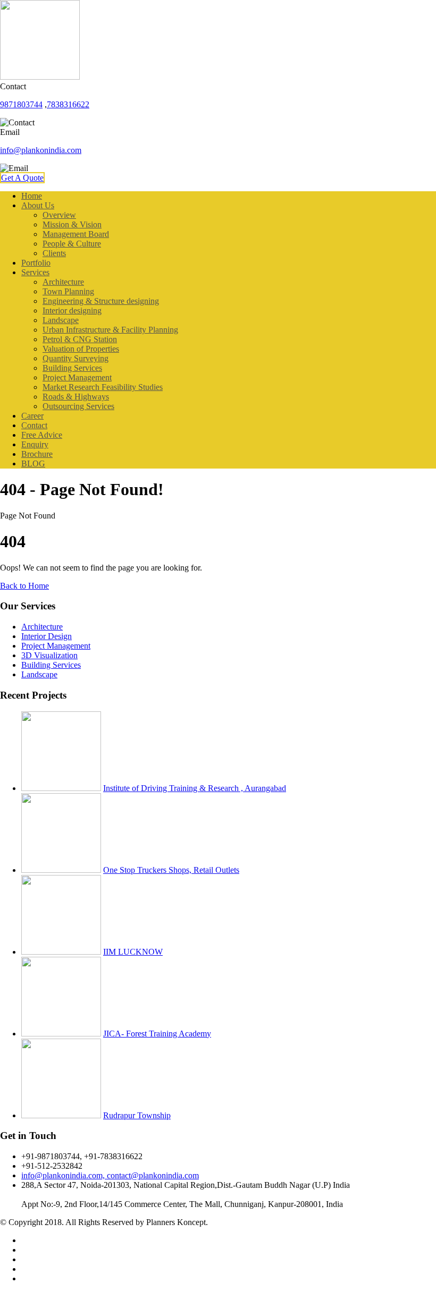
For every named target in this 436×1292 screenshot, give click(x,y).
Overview (59, 214)
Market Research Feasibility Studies (103, 387)
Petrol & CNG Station (80, 339)
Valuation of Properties (81, 348)
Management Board (76, 234)
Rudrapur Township (137, 1115)
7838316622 (68, 104)
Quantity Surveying (75, 358)
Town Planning (68, 291)
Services (35, 272)
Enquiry (34, 444)
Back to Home (24, 585)
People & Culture (72, 243)
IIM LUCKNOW (133, 951)
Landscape (61, 320)
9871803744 (21, 104)
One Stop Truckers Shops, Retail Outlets (171, 869)
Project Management (77, 377)
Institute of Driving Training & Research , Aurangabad (194, 788)
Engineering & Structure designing (101, 300)
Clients (54, 253)
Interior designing (72, 310)
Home (31, 195)
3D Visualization (49, 655)
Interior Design (46, 636)
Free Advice (41, 434)
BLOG (33, 463)
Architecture (63, 281)
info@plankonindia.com (40, 150)
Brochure (37, 453)
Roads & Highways (76, 396)
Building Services (72, 367)
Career (32, 415)
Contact (34, 425)
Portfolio (36, 262)
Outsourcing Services (78, 406)
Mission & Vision (72, 224)
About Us (37, 205)
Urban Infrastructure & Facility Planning (110, 329)
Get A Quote (22, 177)
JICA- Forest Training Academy (157, 1033)
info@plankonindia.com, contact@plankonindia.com (110, 1175)
